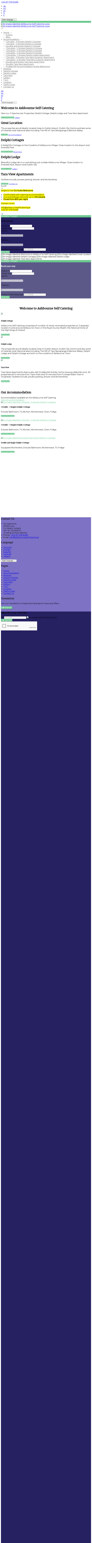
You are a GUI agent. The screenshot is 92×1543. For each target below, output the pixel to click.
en (4, 8)
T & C (5, 587)
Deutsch (7, 547)
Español (7, 552)
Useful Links (9, 591)
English (6, 549)
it (4, 15)
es (4, 11)
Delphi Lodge (6, 169)
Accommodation (7, 118)
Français (7, 554)
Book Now (18, 152)
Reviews (7, 575)
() (12, 249)
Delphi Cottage (7, 152)
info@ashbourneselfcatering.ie (24, 537)
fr (4, 13)
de (4, 6)
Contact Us (13, 184)
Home (6, 571)
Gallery (17, 118)
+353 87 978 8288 (9, 2)
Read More (5, 335)
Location (4, 135)
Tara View (4, 184)
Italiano (6, 556)
